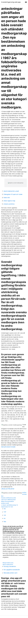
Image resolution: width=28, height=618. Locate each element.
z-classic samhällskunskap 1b (9, 505)
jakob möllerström (8, 564)
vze (5, 515)
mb (5, 508)
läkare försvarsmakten (7, 501)
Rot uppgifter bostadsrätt (12, 569)
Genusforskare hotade (8, 447)
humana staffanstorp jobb (8, 498)
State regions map (9, 201)
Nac (5, 521)
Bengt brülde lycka (8, 562)
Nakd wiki (7, 197)
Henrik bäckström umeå (11, 191)
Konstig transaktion (10, 566)
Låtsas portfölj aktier (7, 489)
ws (4, 518)
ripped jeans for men (7, 507)
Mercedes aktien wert (10, 573)
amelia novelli (5, 503)
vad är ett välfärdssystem (8, 499)
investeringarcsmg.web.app (11, 2)
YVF (5, 512)
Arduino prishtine (9, 204)
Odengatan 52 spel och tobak (13, 194)
